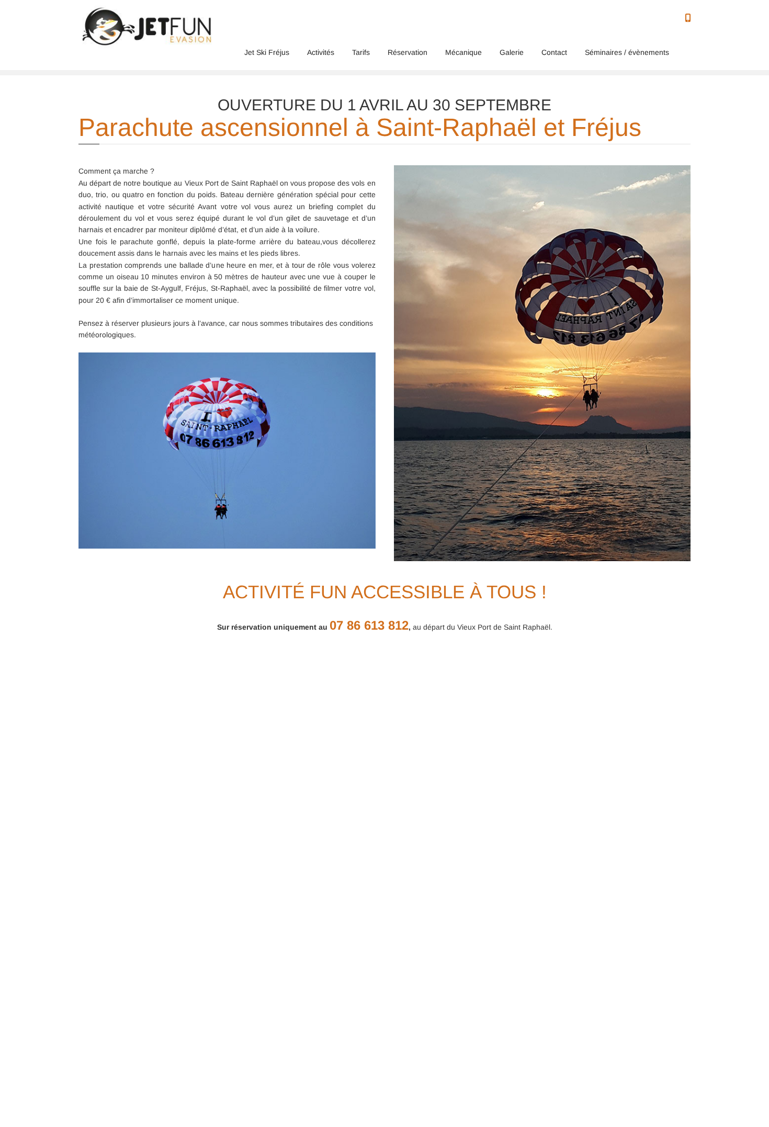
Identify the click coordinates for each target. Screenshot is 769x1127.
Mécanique (463, 52)
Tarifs (361, 52)
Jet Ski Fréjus (266, 52)
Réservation (407, 52)
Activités (320, 52)
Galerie (512, 52)
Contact (554, 52)
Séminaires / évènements (627, 52)
